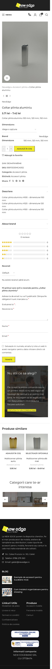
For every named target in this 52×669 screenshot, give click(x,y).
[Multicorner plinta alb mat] (37, 442)
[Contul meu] (35, 14)
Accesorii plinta (13, 465)
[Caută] (46, 14)
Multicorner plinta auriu (13, 459)
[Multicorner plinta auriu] (13, 442)
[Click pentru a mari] (7, 78)
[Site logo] (25, 5)
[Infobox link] (29, 15)
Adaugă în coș (24, 149)
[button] (13, 453)
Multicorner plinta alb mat (36, 459)
